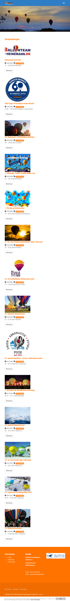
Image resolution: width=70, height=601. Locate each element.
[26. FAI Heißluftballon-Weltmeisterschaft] (35, 268)
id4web (41, 594)
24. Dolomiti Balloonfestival (15, 425)
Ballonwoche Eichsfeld (13, 60)
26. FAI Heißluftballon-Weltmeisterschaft (19, 279)
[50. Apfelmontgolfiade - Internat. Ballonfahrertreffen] (35, 344)
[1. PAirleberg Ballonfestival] (35, 198)
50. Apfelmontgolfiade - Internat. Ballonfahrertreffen (24, 358)
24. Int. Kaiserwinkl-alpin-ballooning (18, 460)
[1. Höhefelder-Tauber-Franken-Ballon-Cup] (35, 163)
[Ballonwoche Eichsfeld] (35, 50)
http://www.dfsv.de (35, 572)
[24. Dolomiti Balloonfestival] (35, 415)
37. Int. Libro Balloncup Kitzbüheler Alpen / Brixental (23, 242)
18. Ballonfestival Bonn (13, 528)
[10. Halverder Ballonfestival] (35, 304)
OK (60, 599)
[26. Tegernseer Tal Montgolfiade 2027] (35, 484)
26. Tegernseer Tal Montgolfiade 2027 (18, 492)
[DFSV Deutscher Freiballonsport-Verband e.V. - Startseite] (8, 3)
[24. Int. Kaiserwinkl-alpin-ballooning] (35, 450)
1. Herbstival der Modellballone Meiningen (20, 390)
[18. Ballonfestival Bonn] (35, 518)
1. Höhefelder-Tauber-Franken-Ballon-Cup (20, 173)
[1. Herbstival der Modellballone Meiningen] (35, 382)
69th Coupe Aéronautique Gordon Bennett (19, 103)
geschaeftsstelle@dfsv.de (37, 574)
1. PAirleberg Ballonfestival (14, 208)
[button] (5, 19)
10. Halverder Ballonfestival (15, 314)
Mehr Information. (35, 599)
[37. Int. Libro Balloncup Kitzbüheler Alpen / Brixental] (35, 233)
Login (9, 557)
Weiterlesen (9, 70)
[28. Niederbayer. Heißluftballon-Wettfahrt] (35, 128)
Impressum (11, 559)
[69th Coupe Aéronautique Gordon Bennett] (35, 89)
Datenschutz (11, 562)
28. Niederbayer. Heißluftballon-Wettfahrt (19, 137)
